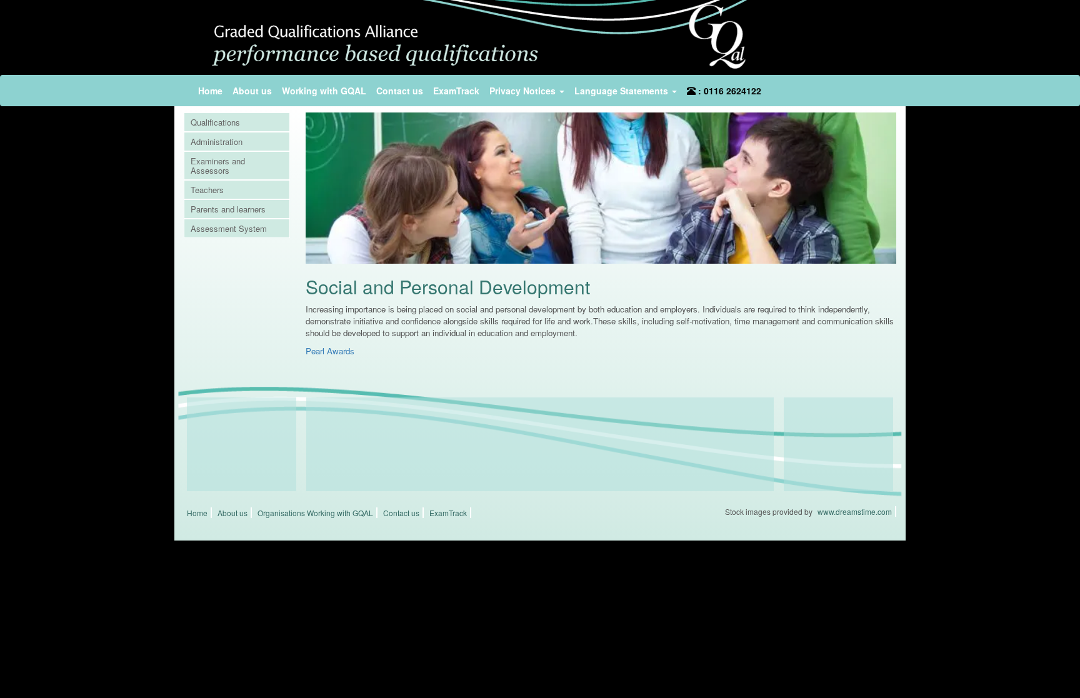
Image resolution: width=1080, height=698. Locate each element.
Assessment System (229, 228)
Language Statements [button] (622, 90)
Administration (216, 141)
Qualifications (215, 122)
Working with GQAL (324, 90)
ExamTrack (456, 90)
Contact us (399, 90)
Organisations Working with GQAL (315, 512)
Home (210, 90)
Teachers (207, 190)
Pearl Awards (330, 351)
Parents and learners (228, 209)
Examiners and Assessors (218, 165)
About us (252, 90)
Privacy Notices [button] (523, 90)
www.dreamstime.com (855, 511)
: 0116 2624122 (728, 90)
